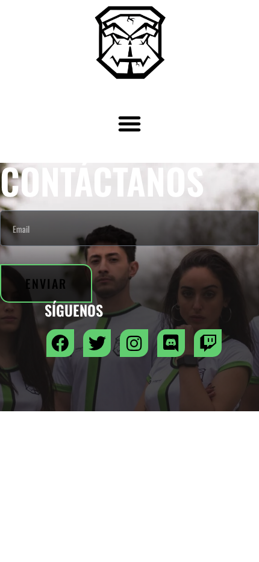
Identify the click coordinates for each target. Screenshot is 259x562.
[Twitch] (208, 343)
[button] (129, 124)
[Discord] (171, 343)
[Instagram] (134, 343)
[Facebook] (60, 343)
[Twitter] (97, 343)
